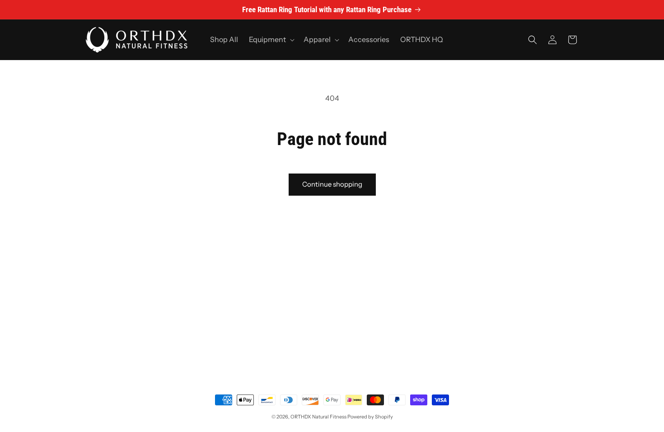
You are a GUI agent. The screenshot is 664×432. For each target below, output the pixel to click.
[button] (270, 39)
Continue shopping (332, 184)
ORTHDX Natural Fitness (318, 416)
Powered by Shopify (370, 416)
